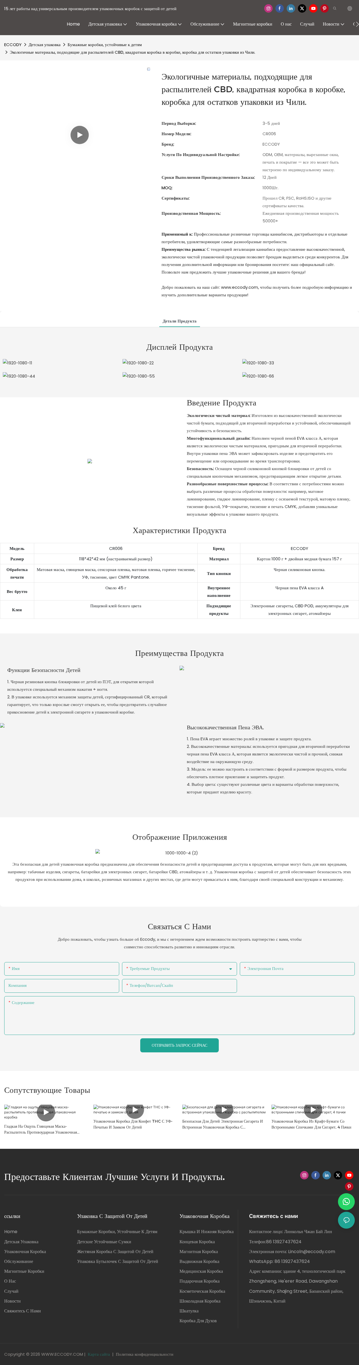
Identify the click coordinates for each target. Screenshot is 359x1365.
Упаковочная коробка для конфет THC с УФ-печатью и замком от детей (132, 1124)
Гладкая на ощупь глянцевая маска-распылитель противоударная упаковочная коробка (40, 1129)
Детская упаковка (45, 45)
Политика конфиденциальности (144, 1354)
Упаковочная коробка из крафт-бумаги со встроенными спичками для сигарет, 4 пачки (311, 1124)
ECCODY (13, 45)
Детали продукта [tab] (180, 321)
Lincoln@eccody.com (311, 1251)
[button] (357, 24)
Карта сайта (99, 1354)
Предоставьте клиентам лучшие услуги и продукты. (114, 1177)
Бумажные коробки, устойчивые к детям (105, 45)
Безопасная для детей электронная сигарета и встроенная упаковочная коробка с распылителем (222, 1124)
